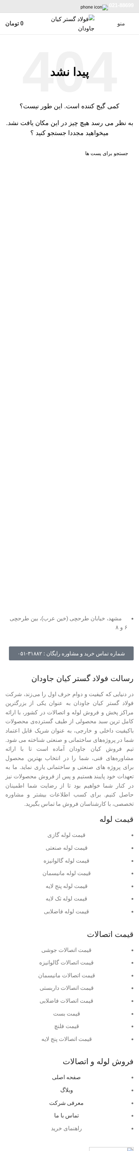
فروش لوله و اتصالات (98, 1061)
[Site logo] (69, 23)
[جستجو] (13, 153)
